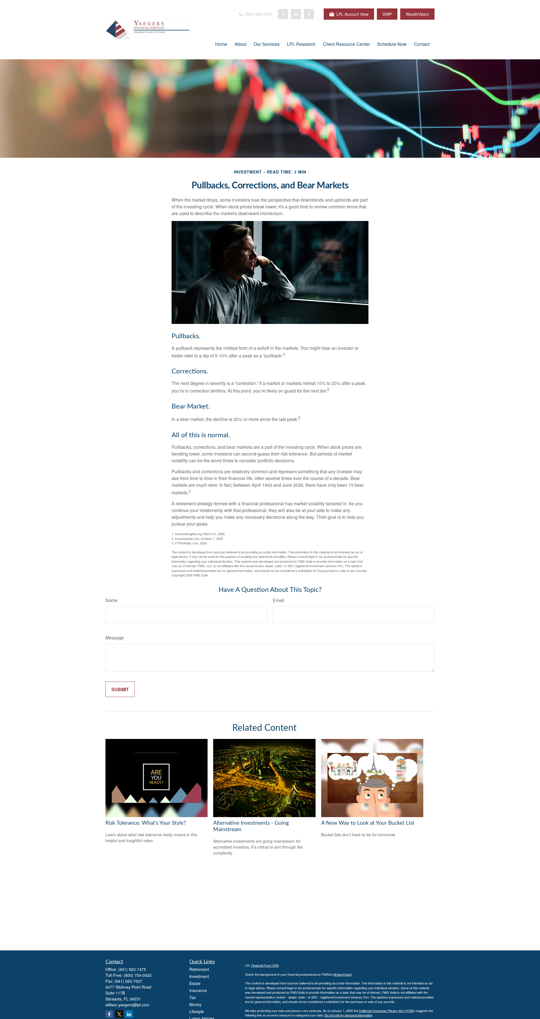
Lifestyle (196, 1011)
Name (111, 600)
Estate (195, 983)
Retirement (199, 969)
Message (114, 637)
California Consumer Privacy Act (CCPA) (387, 1010)
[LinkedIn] (296, 14)
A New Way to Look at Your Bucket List (367, 823)
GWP (387, 14)
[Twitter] (283, 14)
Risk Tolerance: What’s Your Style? (145, 823)
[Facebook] (309, 14)
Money (195, 1004)
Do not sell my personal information (348, 1015)
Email (278, 600)
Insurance (198, 990)
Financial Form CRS (265, 965)
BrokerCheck (343, 974)
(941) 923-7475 (257, 14)
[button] (221, 43)
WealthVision (417, 14)
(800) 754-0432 (138, 975)
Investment (199, 976)
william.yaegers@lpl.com (127, 1004)
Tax (192, 997)
